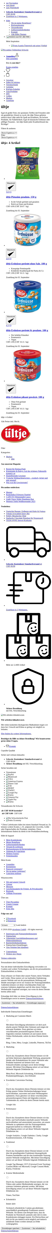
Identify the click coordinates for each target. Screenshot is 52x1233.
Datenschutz (11, 936)
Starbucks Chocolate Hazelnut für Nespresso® (24, 518)
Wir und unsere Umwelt (15, 882)
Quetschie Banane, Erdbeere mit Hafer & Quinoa (25, 511)
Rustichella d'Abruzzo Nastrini (18, 495)
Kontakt (14, 32)
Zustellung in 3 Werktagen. (17, 16)
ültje (13, 459)
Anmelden (10, 864)
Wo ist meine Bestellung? (21, 23)
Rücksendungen (17, 25)
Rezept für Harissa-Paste (16, 469)
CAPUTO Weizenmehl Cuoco (18, 497)
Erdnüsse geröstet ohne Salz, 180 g (26, 263)
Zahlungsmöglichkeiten (20, 30)
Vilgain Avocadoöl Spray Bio (18, 514)
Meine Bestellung (13, 842)
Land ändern (21, 925)
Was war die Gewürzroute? (17, 482)
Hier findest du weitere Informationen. (16, 734)
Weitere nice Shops (13, 954)
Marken (9, 457)
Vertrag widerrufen (8, 958)
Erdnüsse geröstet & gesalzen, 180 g (27, 330)
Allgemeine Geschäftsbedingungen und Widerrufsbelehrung (21, 939)
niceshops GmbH (19, 929)
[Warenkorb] (28, 74)
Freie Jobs (10, 909)
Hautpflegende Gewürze (16, 476)
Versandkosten (17, 27)
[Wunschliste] (8, 71)
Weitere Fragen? (12, 854)
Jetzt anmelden (12, 59)
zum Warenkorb (12, 8)
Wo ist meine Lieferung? (16, 871)
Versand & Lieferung (14, 847)
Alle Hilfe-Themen (18, 34)
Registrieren (11, 867)
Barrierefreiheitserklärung (16, 943)
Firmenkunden (12, 856)
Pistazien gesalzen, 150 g (21, 197)
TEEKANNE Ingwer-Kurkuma (19, 520)
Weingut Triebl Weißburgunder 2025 (20, 501)
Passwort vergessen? (14, 869)
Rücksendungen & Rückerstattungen (20, 849)
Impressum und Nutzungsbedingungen (21, 934)
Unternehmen (11, 952)
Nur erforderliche (19, 1003)
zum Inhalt (10, 5)
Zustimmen (6, 1003)
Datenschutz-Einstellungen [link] (16, 945)
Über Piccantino (12, 902)
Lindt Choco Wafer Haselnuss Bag (20, 499)
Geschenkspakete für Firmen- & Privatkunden (24, 889)
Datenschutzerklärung (34, 998)
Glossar (9, 884)
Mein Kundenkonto (14, 840)
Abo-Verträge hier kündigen (17, 947)
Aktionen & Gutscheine (15, 851)
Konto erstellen (12, 67)
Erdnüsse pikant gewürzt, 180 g (25, 397)
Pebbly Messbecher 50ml (16, 516)
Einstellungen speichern (10, 1228)
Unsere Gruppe (12, 904)
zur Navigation (12, 3)
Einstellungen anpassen (36, 1003)
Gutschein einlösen (13, 873)
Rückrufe (10, 891)
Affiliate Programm (13, 893)
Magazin (9, 886)
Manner (9, 492)
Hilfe (8, 21)
